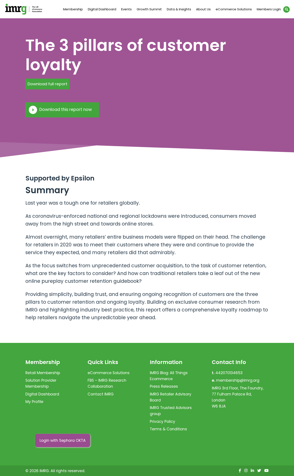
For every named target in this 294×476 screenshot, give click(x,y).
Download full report (47, 84)
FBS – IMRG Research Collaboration (107, 383)
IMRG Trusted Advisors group (171, 410)
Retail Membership (42, 372)
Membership (73, 9)
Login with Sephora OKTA (63, 440)
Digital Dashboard (102, 9)
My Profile (34, 401)
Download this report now (65, 109)
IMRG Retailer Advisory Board (170, 397)
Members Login (269, 9)
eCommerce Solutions (234, 9)
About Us (203, 9)
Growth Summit (149, 9)
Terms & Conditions (168, 429)
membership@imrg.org (237, 380)
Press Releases (164, 386)
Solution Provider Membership (40, 383)
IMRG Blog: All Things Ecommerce (169, 375)
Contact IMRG (101, 394)
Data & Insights (179, 9)
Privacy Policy (162, 421)
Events (126, 9)
